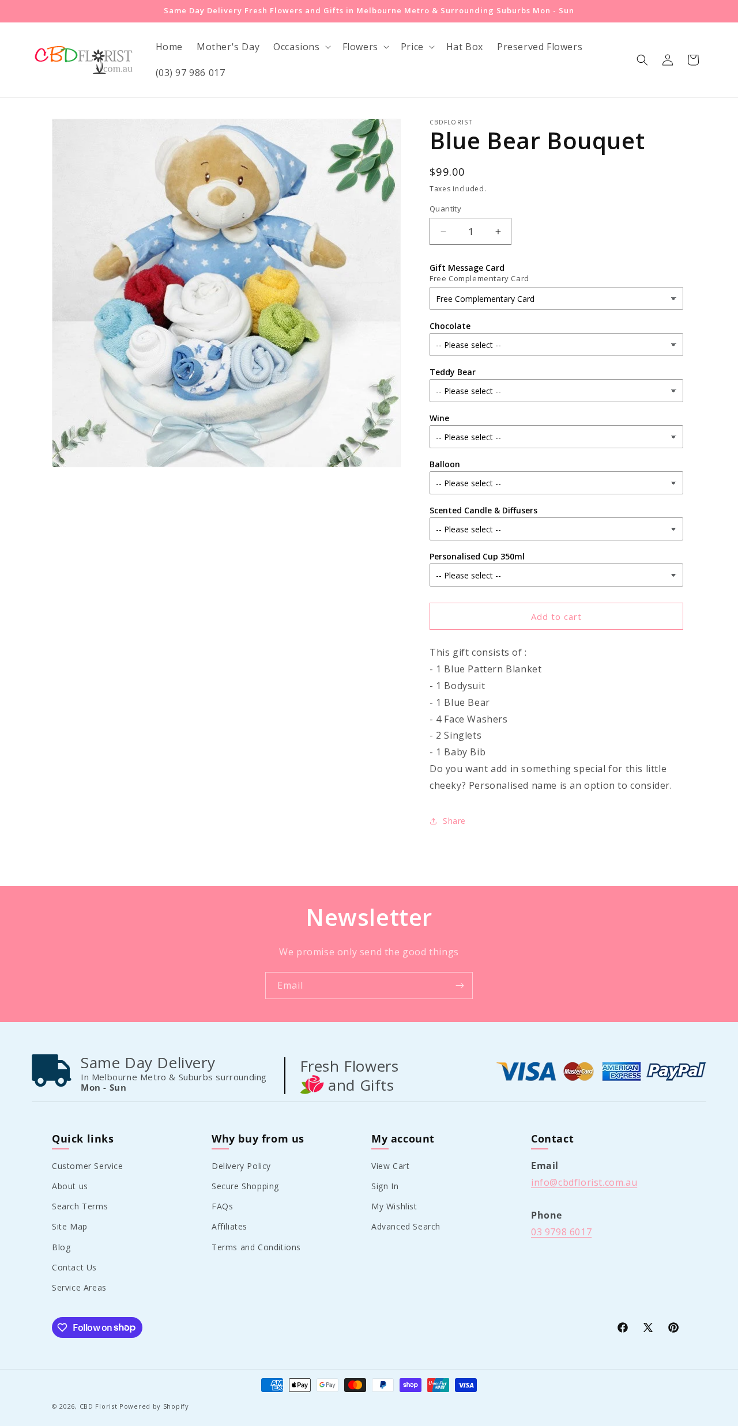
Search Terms (80, 1206)
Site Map (70, 1226)
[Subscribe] (459, 985)
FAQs (222, 1206)
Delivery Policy (241, 1165)
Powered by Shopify (154, 1406)
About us (70, 1185)
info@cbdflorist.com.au (584, 1181)
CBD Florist (99, 1406)
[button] (300, 47)
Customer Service (87, 1165)
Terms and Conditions (256, 1246)
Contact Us (74, 1266)
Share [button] (454, 820)
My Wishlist (394, 1206)
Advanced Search (405, 1226)
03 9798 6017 (561, 1231)
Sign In (384, 1185)
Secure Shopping (245, 1185)
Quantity (445, 208)
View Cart (390, 1165)
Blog (61, 1246)
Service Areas (79, 1286)
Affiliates (229, 1226)
